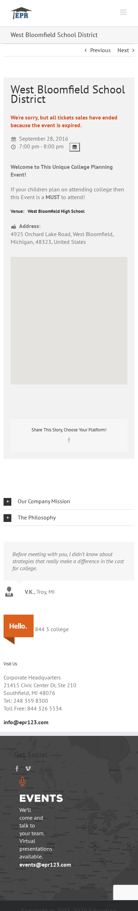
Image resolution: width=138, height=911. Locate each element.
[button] (69, 501)
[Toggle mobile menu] (123, 12)
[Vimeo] (28, 768)
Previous (100, 50)
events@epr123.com (45, 864)
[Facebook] (17, 768)
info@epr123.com (26, 722)
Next (123, 50)
